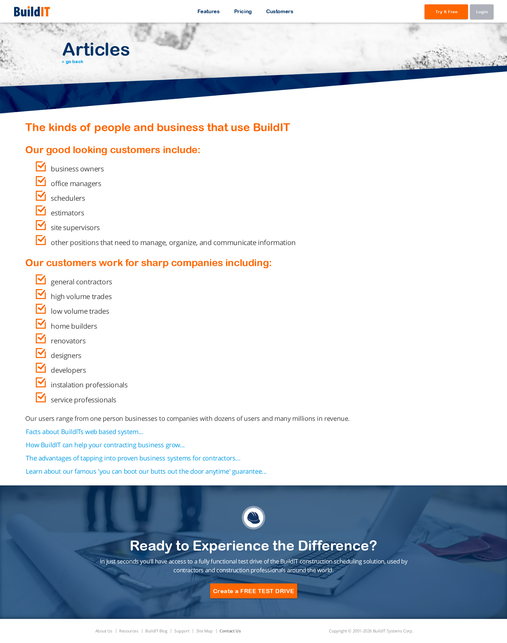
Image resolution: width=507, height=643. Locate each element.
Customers (279, 11)
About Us (103, 631)
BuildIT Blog (156, 631)
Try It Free (446, 11)
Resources (128, 631)
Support (181, 631)
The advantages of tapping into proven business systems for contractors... (133, 457)
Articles (96, 51)
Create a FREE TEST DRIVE (253, 591)
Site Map (204, 631)
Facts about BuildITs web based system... (84, 431)
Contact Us (230, 631)
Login (482, 11)
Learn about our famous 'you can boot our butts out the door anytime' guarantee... (146, 471)
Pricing (243, 11)
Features (208, 11)
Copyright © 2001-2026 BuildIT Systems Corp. (371, 631)
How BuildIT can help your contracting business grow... (105, 444)
